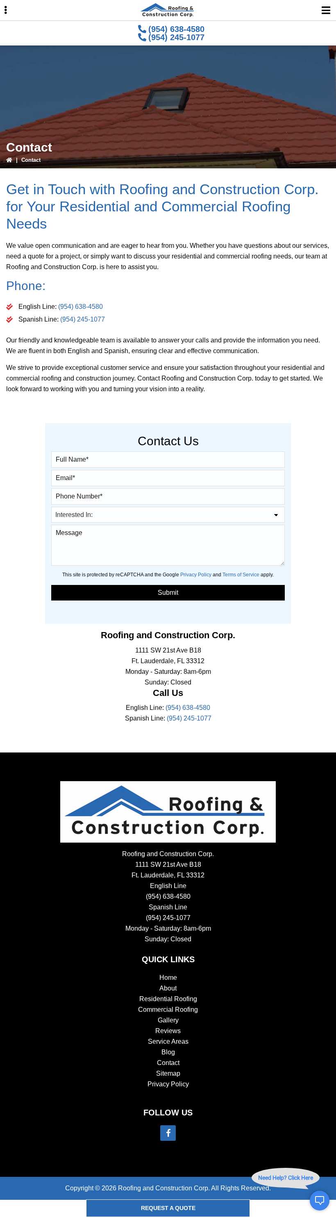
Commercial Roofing (168, 1009)
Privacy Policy (195, 575)
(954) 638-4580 (176, 29)
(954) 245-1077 (176, 37)
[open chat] (319, 1200)
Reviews (168, 1030)
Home (168, 977)
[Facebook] (168, 1133)
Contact (168, 1062)
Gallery (168, 1020)
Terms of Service (240, 575)
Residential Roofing (168, 998)
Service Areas (168, 1041)
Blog (168, 1052)
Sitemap (168, 1073)
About (168, 988)
